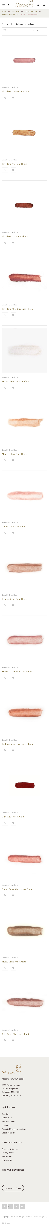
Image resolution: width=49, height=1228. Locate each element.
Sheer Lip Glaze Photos (10, 87)
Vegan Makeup (8, 1132)
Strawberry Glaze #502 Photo (17, 671)
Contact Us (7, 1160)
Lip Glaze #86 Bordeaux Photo (17, 309)
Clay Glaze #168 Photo (13, 816)
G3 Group (6, 1223)
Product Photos (31, 11)
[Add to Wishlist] (13, 97)
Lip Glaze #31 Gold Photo (14, 164)
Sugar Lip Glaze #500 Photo (16, 381)
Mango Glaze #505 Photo (14, 454)
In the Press (7, 1117)
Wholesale (16, 11)
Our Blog (6, 1114)
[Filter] (4, 30)
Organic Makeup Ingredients (14, 1129)
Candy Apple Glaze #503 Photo (17, 889)
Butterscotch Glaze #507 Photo (17, 744)
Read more (5, 97)
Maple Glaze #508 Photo (14, 961)
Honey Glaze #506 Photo (14, 599)
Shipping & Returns (10, 1149)
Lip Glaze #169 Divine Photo (16, 91)
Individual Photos (8, 14)
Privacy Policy (7, 1152)
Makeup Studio (8, 1121)
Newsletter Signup (13, 1188)
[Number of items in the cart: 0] (43, 4)
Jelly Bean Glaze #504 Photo (16, 1034)
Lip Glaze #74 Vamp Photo (15, 236)
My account (7, 1156)
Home (4, 11)
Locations (6, 1125)
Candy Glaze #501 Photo (14, 526)
